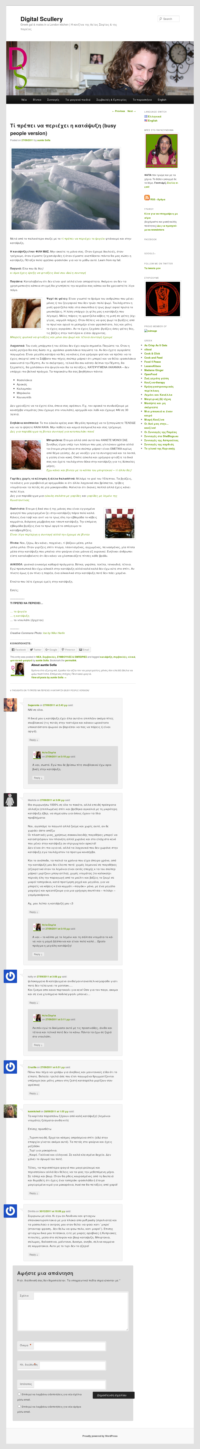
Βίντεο (37, 99)
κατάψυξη (106, 657)
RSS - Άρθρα (157, 199)
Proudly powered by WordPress (100, 1436)
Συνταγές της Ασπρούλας (161, 440)
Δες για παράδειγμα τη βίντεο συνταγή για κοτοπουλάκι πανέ (52, 431)
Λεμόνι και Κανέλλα (158, 394)
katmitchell (34, 1111)
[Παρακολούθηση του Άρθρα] (147, 199)
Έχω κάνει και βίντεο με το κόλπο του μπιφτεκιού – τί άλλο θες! (89, 470)
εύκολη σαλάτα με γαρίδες (63, 496)
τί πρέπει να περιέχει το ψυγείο (83, 238)
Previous (118, 111)
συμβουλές (120, 657)
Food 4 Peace (152, 361)
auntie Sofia (43, 140)
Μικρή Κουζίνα (154, 419)
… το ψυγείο (18, 611)
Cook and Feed (153, 357)
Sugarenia (33, 705)
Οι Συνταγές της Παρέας (160, 432)
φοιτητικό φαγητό (21, 660)
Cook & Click (152, 353)
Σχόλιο (24, 1295)
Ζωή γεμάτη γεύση (156, 378)
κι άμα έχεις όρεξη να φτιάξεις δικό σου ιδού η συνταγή (48, 273)
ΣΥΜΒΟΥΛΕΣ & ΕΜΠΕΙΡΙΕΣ (72, 657)
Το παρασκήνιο (142, 99)
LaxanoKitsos (152, 366)
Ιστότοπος (26, 1384)
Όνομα (25, 1345)
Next (132, 111)
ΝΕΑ (38, 657)
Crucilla (32, 1067)
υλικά (131, 657)
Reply (33, 739)
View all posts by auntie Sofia (48, 677)
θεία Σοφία (49, 752)
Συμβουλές (49, 657)
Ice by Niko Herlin (54, 633)
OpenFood (150, 374)
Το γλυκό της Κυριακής (159, 448)
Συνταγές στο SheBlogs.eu (161, 436)
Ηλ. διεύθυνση (29, 1364)
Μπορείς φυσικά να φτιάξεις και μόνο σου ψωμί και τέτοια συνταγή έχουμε (61, 337)
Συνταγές (53, 99)
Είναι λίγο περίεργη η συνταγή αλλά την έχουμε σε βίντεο (50, 534)
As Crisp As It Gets (155, 345)
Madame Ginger (153, 370)
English (162, 99)
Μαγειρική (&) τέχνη (157, 399)
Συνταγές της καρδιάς (159, 444)
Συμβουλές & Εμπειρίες (111, 99)
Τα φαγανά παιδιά (77, 99)
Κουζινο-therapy (154, 382)
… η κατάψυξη (19, 616)
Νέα (24, 99)
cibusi (148, 349)
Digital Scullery (42, 18)
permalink (70, 660)
